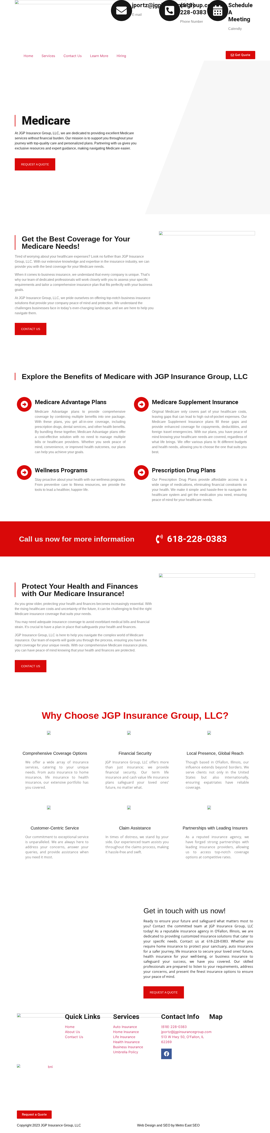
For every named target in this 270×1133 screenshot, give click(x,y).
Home (28, 56)
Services (48, 56)
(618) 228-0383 (193, 9)
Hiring (121, 56)
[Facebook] (166, 1054)
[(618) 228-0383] (169, 10)
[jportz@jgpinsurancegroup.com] (121, 10)
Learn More (99, 56)
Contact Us (72, 56)
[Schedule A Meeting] (217, 10)
